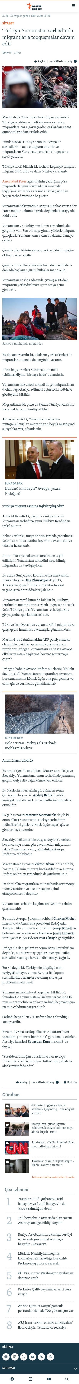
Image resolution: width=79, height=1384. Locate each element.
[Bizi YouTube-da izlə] (49, 1379)
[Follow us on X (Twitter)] (23, 1357)
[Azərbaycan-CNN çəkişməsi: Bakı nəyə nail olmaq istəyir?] (17, 1148)
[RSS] (41, 1357)
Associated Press (14, 181)
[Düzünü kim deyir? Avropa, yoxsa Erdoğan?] (39, 459)
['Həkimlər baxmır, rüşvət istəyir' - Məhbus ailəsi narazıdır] (17, 1166)
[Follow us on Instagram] (14, 1357)
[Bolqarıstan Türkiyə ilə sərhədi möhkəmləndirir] (39, 714)
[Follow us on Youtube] (32, 1357)
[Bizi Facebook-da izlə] (12, 1379)
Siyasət (8, 23)
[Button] (39, 61)
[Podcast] (50, 1357)
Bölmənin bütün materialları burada (53, 1177)
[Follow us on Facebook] (6, 1357)
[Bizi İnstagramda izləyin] (30, 1379)
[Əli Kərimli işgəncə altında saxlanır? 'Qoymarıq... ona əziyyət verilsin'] (17, 1110)
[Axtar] (67, 1379)
